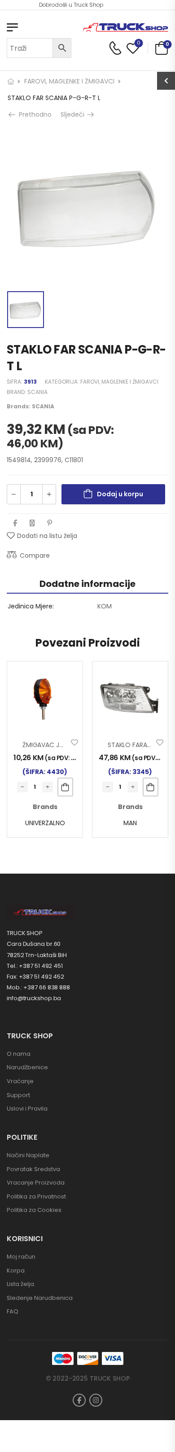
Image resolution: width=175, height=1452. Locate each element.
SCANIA (37, 392)
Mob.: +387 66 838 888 (38, 987)
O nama (19, 1054)
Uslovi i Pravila (27, 1108)
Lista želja (20, 1284)
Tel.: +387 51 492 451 (35, 966)
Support (18, 1095)
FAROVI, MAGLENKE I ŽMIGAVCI (69, 81)
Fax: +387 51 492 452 (35, 976)
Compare (35, 555)
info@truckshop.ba (34, 998)
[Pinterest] (49, 523)
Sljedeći (73, 114)
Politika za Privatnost (36, 1196)
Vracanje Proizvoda (36, 1182)
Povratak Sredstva (33, 1169)
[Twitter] (32, 523)
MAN (130, 822)
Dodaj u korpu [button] (65, 787)
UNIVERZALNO (45, 822)
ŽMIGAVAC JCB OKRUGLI (58, 744)
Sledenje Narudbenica (40, 1298)
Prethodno (34, 114)
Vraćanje (20, 1081)
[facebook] (79, 1400)
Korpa (16, 1270)
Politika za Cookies (34, 1210)
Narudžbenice (27, 1067)
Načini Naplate (28, 1155)
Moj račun (21, 1256)
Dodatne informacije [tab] (87, 583)
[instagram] (95, 1400)
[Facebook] (15, 523)
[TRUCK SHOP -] (125, 27)
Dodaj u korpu (120, 494)
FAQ (12, 1311)
